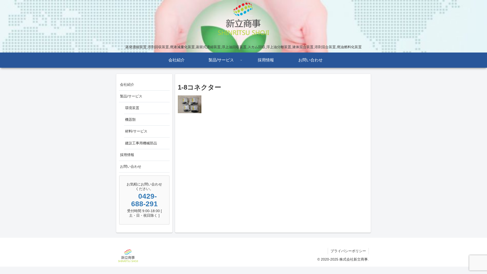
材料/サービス (136, 131)
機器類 (130, 119)
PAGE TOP (472, 261)
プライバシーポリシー (348, 251)
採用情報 (127, 155)
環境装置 (132, 108)
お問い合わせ (130, 166)
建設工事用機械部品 (141, 143)
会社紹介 (127, 84)
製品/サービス (131, 96)
